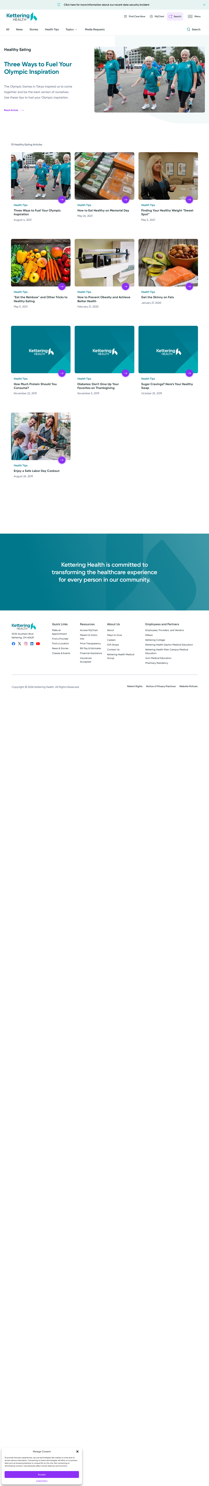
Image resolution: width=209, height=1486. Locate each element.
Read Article (11, 110)
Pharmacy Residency (156, 663)
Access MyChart (89, 630)
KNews (149, 635)
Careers (111, 639)
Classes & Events (61, 653)
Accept (42, 1474)
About (110, 630)
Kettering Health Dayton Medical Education (169, 644)
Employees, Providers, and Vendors (164, 630)
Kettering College (155, 639)
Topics (70, 29)
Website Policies (188, 686)
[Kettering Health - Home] (21, 16)
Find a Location (60, 643)
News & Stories (60, 648)
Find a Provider (60, 638)
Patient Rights (134, 686)
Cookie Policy (42, 1481)
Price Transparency (90, 643)
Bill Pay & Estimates (90, 648)
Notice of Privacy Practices (161, 686)
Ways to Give (114, 635)
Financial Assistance (91, 653)
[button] (77, 1451)
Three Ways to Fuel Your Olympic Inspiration (38, 67)
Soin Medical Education (158, 658)
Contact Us (113, 649)
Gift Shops (113, 644)
